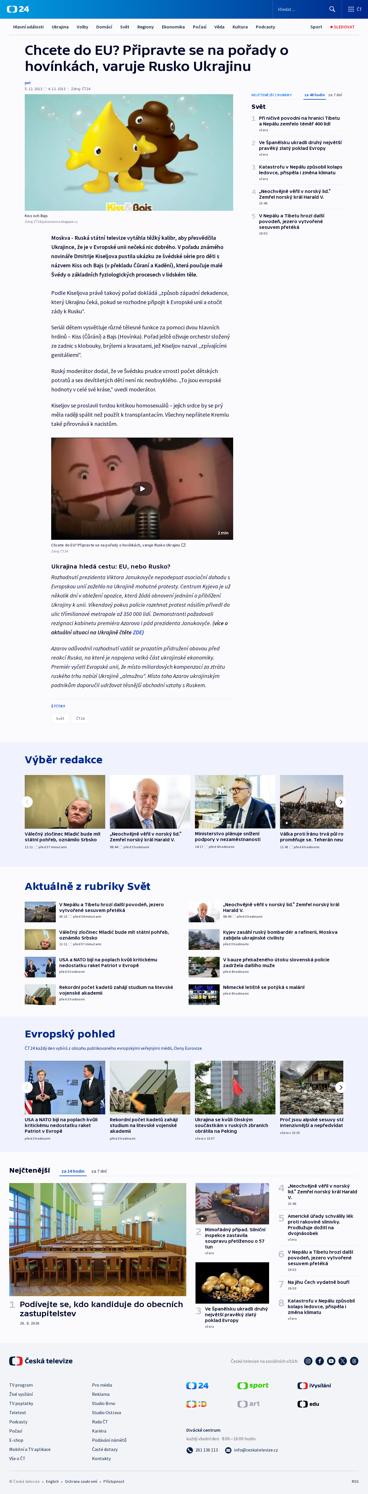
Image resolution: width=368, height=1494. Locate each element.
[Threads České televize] (354, 1361)
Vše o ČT (17, 1458)
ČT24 (80, 718)
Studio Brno (103, 1403)
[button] (142, 489)
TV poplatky (21, 1403)
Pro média (102, 1385)
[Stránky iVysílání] (314, 1385)
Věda (219, 27)
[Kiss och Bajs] (129, 152)
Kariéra (99, 1431)
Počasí (199, 27)
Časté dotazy (105, 1449)
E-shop (16, 1440)
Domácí (104, 27)
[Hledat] (332, 9)
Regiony (145, 27)
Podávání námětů (109, 1440)
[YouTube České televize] (331, 1361)
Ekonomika (173, 27)
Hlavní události (28, 27)
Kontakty (101, 1458)
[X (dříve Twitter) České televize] (342, 1361)
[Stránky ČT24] (197, 1385)
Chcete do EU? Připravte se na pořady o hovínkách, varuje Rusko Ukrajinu (115, 545)
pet (28, 82)
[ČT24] (18, 9)
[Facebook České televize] (319, 1361)
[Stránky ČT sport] (253, 1385)
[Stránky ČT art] (248, 1403)
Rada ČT (100, 1422)
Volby (82, 27)
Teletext (17, 1412)
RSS (355, 1481)
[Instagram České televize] (308, 1361)
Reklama (101, 1394)
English (52, 1481)
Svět (124, 27)
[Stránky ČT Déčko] (196, 1403)
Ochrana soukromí (81, 1481)
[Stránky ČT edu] (308, 1403)
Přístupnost (113, 1481)
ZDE (137, 632)
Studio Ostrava (106, 1412)
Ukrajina (60, 27)
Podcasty (265, 27)
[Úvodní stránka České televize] (41, 1361)
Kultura (240, 27)
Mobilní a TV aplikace (30, 1449)
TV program (21, 1385)
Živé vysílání (21, 1394)
